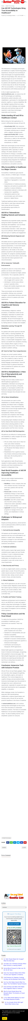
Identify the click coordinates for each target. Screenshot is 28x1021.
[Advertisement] (14, 32)
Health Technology (7, 837)
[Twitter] (11, 842)
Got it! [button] (4, 1018)
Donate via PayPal (14, 924)
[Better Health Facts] (14, 1)
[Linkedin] (21, 842)
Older (24, 847)
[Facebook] (7, 842)
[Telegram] (14, 842)
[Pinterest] (25, 842)
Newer (4, 847)
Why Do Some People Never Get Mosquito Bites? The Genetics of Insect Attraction (14, 993)
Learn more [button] (5, 1014)
